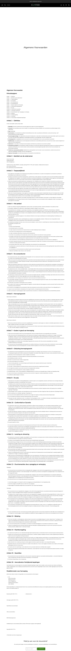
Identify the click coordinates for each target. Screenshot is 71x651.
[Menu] (2, 5)
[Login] (61, 5)
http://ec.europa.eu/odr (18, 545)
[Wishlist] (66, 5)
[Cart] (68, 5)
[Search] (63, 5)
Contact (8, 5)
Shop (5, 5)
